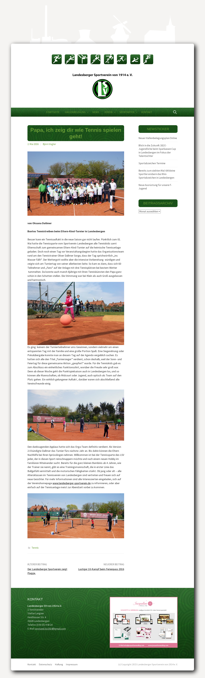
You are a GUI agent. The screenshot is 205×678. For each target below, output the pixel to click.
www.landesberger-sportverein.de (72, 483)
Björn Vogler (49, 144)
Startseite (52, 112)
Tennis (35, 547)
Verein (108, 112)
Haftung (59, 664)
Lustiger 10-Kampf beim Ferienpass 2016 (101, 569)
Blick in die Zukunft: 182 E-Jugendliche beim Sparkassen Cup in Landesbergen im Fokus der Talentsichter (157, 151)
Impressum (72, 664)
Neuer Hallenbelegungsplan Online (158, 138)
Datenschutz (45, 664)
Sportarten (126, 112)
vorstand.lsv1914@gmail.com (50, 628)
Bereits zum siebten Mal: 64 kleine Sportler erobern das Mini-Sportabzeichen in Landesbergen (157, 174)
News (95, 112)
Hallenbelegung (75, 112)
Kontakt (146, 112)
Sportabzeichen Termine (152, 163)
